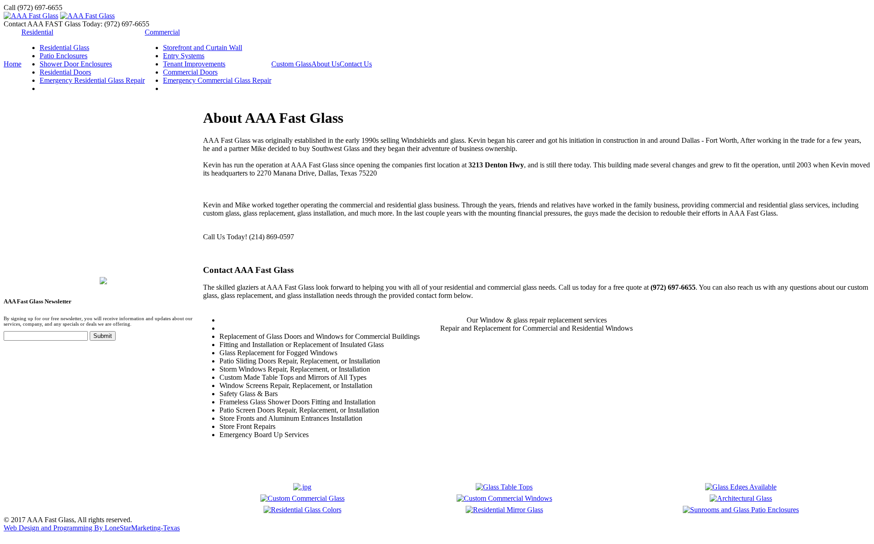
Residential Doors (65, 72)
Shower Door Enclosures (76, 64)
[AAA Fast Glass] (31, 16)
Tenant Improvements (194, 64)
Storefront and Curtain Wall (202, 47)
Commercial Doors (190, 72)
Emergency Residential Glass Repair (92, 80)
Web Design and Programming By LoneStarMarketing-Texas (92, 528)
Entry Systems (183, 56)
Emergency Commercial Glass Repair (217, 80)
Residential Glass (64, 47)
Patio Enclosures (63, 56)
